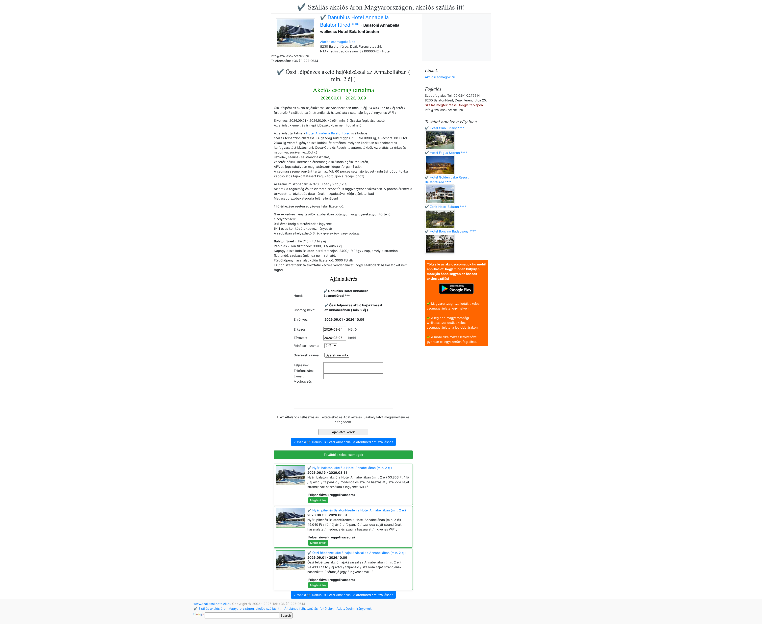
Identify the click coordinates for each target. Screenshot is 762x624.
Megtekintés (318, 500)
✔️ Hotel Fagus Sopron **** (446, 153)
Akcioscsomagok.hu (440, 77)
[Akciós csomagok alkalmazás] (456, 288)
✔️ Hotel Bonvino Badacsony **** (450, 231)
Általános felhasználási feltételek (309, 608)
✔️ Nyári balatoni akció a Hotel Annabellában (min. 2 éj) (349, 468)
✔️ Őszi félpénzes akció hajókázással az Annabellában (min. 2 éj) (356, 553)
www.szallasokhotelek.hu (212, 604)
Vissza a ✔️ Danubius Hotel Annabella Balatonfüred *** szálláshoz (343, 442)
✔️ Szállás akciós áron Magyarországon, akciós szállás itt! (381, 7)
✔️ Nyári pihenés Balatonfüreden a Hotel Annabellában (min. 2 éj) (356, 510)
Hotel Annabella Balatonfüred (328, 133)
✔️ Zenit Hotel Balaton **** (445, 207)
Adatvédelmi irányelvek (354, 608)
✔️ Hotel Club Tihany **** (444, 128)
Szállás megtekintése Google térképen (454, 105)
